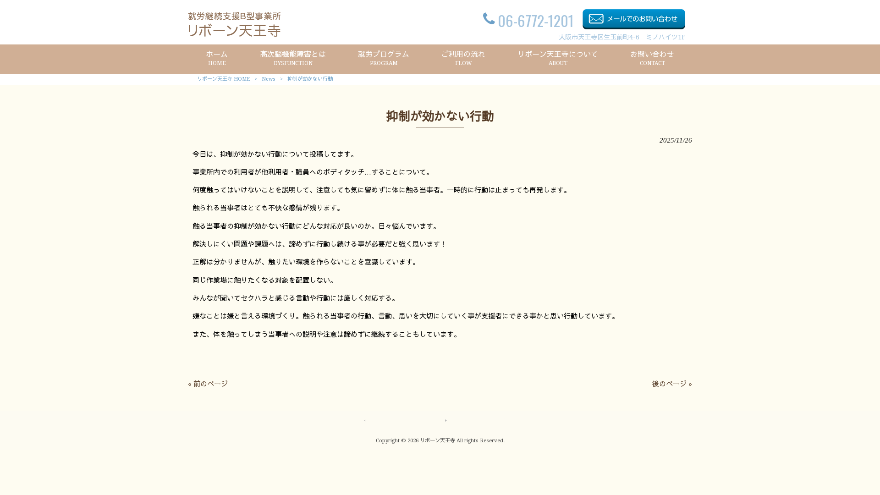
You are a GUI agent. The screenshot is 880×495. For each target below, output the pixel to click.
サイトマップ (389, 420)
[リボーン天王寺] (234, 34)
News (268, 79)
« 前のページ (208, 384)
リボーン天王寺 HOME (223, 79)
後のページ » (672, 384)
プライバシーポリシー (483, 420)
